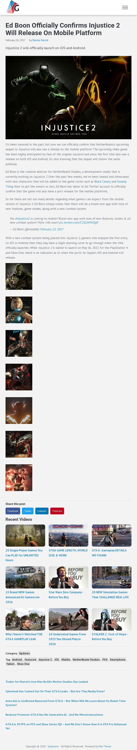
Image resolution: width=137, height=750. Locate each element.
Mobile (66, 659)
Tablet (10, 664)
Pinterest (57, 511)
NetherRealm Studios (86, 659)
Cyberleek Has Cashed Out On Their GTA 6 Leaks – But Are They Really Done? (55, 691)
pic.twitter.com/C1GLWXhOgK (78, 222)
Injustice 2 (45, 659)
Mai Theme (105, 746)
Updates (24, 653)
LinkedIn (41, 511)
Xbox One (23, 664)
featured (30, 659)
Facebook (13, 511)
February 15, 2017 (51, 229)
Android (17, 659)
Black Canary (102, 181)
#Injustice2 (22, 218)
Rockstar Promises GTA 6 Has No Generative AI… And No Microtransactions (54, 714)
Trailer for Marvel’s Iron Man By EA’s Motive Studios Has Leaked (47, 681)
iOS (57, 659)
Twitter (27, 511)
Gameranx (53, 746)
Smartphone (117, 659)
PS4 (104, 659)
